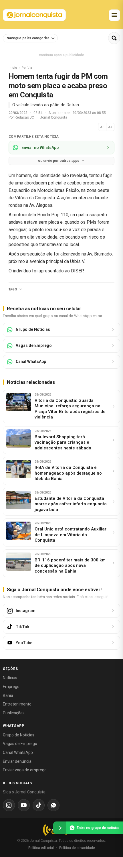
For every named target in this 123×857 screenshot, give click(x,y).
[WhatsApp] (53, 805)
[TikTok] (39, 805)
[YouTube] (24, 805)
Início (13, 68)
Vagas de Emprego (20, 743)
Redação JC (25, 117)
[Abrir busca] (114, 38)
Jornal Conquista (53, 117)
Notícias (10, 677)
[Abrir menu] (114, 15)
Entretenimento (17, 704)
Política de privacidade (77, 848)
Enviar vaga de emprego (25, 770)
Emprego (11, 686)
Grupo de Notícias (18, 735)
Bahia (8, 695)
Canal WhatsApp (18, 752)
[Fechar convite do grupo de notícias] (59, 827)
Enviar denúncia (17, 761)
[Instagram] (9, 805)
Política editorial (41, 848)
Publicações (14, 713)
